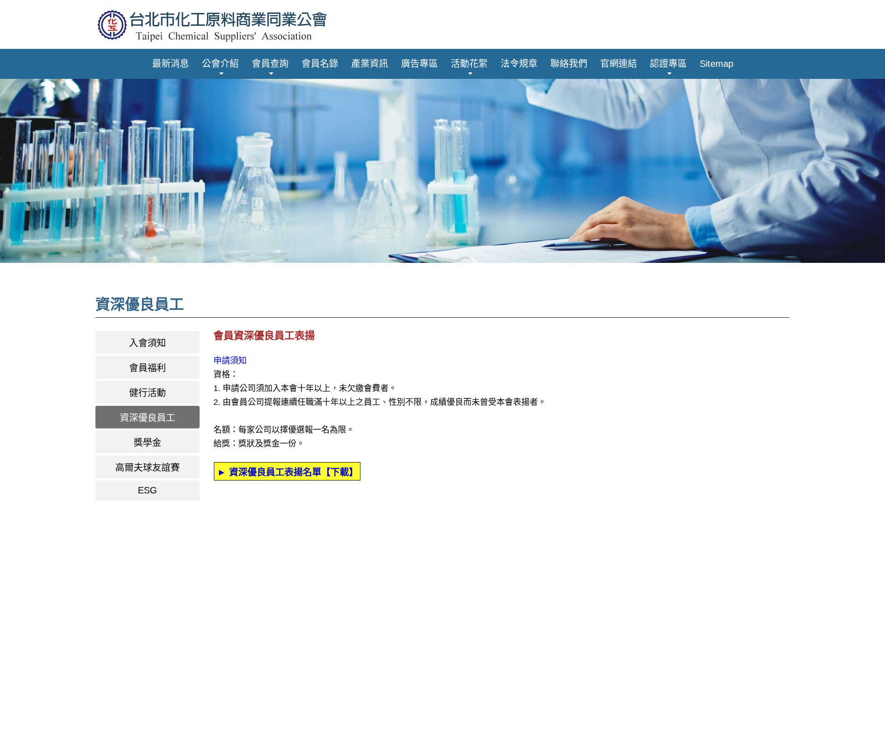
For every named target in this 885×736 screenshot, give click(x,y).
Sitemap (716, 64)
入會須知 (147, 343)
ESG (147, 490)
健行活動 (147, 393)
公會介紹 (220, 64)
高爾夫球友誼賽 (147, 468)
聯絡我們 (568, 64)
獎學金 (147, 443)
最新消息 (170, 64)
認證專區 (668, 64)
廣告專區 (419, 64)
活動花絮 (469, 64)
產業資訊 (369, 64)
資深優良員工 (147, 418)
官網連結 (618, 64)
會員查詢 (270, 64)
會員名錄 (319, 64)
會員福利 (147, 368)
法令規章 (519, 64)
